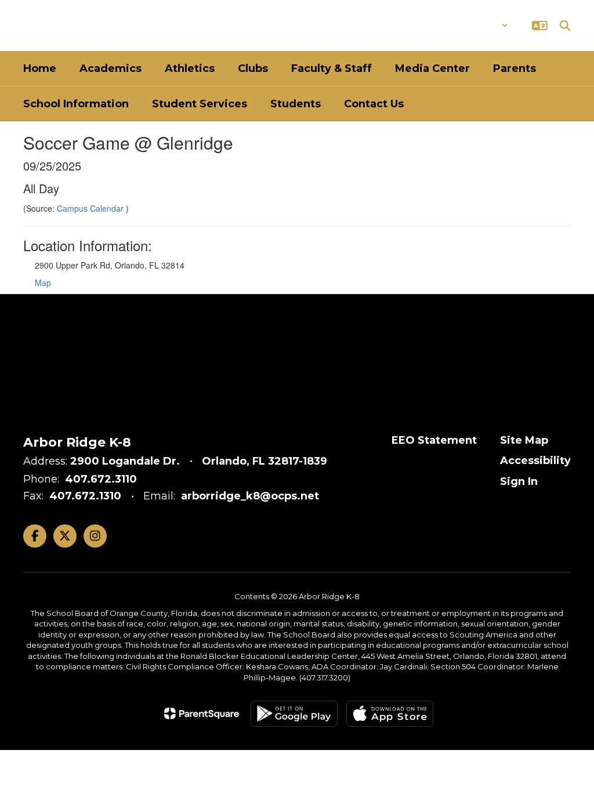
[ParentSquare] (201, 713)
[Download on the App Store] (389, 714)
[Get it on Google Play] (294, 714)
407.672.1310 (85, 496)
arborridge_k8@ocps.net (250, 496)
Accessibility (535, 460)
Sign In (519, 481)
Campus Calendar (91, 208)
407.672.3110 (101, 479)
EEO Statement (434, 440)
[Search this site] (565, 25)
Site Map (524, 440)
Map (43, 282)
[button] (477, 25)
